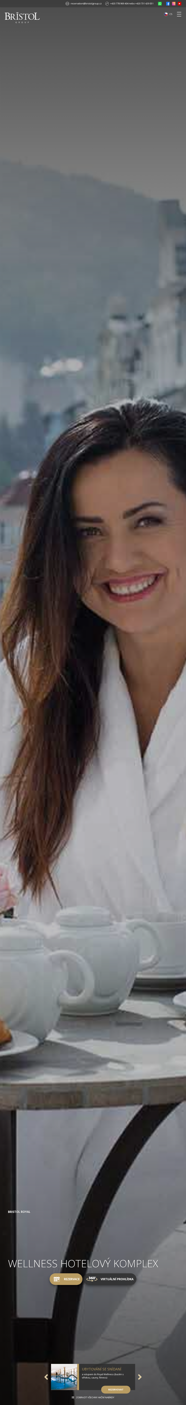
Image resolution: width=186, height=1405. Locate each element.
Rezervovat (116, 1389)
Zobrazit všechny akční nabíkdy (95, 1397)
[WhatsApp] (159, 3)
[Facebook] (168, 3)
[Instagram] (173, 3)
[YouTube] (179, 3)
